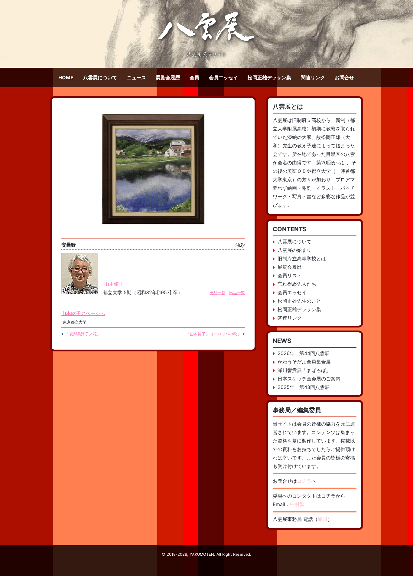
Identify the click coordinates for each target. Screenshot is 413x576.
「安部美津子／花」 (83, 334)
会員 (194, 77)
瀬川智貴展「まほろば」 (304, 370)
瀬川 (322, 519)
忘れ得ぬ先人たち (297, 284)
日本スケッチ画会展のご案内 (309, 379)
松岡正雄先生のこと (299, 301)
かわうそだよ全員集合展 (304, 362)
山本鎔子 (114, 284)
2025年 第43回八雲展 (304, 387)
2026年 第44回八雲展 (304, 353)
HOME (65, 77)
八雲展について (100, 77)
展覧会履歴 (168, 77)
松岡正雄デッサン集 (269, 77)
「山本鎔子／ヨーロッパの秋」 (213, 334)
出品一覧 (217, 293)
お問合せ (344, 77)
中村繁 (297, 504)
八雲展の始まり (294, 250)
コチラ (304, 481)
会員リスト (290, 275)
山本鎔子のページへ (83, 313)
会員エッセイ (223, 77)
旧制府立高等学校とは (302, 258)
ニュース (136, 77)
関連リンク (313, 77)
